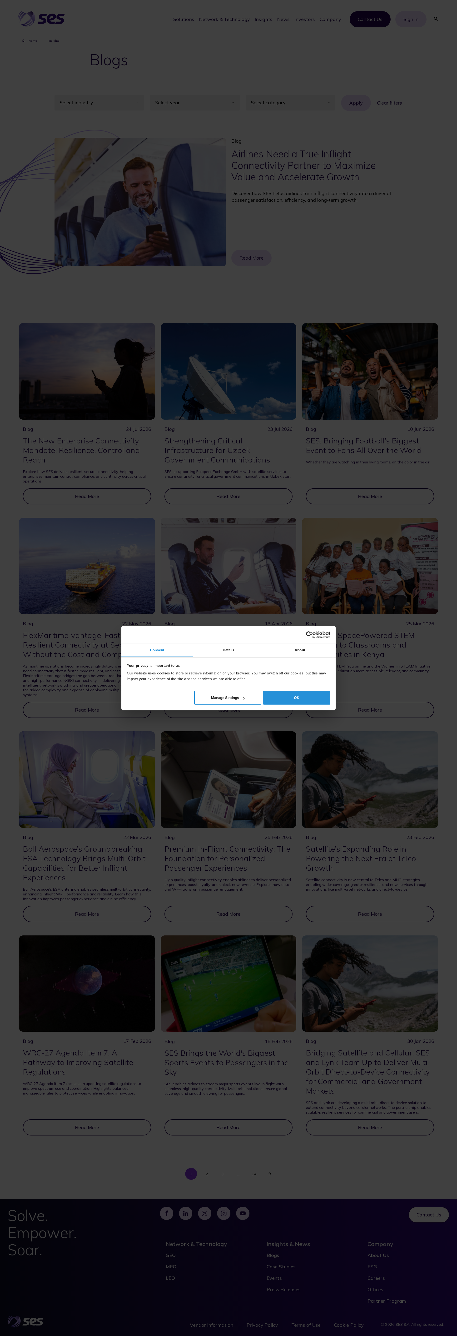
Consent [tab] (157, 650)
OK (296, 698)
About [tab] (300, 650)
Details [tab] (228, 650)
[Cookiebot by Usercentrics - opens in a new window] (309, 634)
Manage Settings (225, 698)
